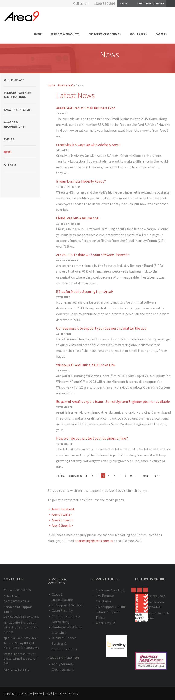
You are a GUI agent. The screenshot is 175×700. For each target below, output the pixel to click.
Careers (161, 34)
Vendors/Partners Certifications (17, 95)
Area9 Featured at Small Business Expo (85, 108)
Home (38, 34)
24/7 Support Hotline (111, 607)
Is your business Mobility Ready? (81, 181)
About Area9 (138, 34)
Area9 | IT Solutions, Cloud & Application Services (21, 16)
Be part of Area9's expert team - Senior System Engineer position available (113, 401)
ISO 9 (151, 596)
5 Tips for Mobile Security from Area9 (84, 291)
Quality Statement (18, 110)
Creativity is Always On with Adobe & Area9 (88, 144)
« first (61, 476)
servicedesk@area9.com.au (21, 616)
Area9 (28, 693)
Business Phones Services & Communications (64, 643)
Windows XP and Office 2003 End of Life (85, 365)
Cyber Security (62, 610)
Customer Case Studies (104, 34)
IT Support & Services (67, 605)
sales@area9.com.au (17, 601)
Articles (10, 165)
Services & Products (65, 34)
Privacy (73, 693)
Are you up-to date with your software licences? (92, 254)
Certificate (155, 602)
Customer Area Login (111, 590)
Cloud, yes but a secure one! (77, 218)
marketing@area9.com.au (94, 541)
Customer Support (150, 3)
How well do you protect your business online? (92, 438)
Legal (48, 693)
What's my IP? (106, 623)
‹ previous (75, 476)
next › (146, 476)
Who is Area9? (14, 80)
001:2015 (160, 596)
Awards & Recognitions (14, 124)
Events (9, 139)
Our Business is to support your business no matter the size (101, 328)
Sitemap (60, 693)
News (8, 152)
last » (157, 476)
